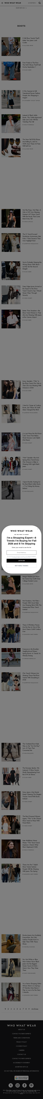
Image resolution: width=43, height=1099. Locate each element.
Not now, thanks (21, 565)
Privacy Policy (17, 557)
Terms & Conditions (32, 556)
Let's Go (21, 560)
